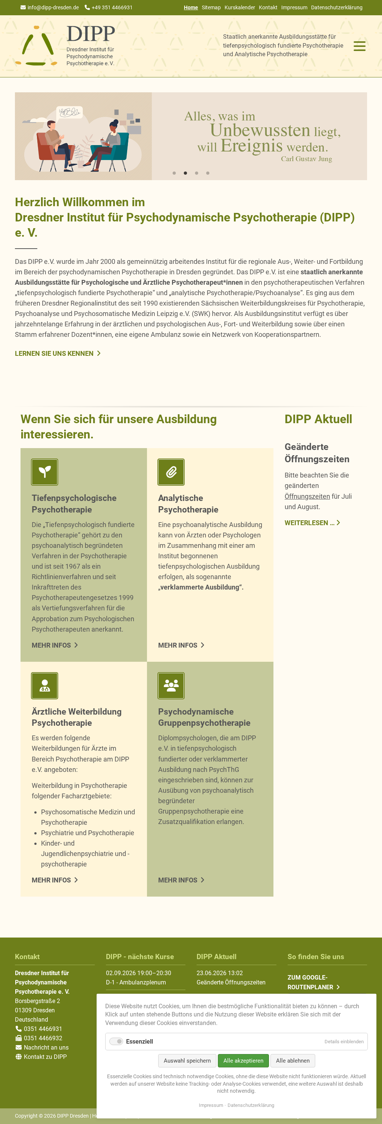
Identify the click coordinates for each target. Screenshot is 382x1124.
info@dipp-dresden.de (53, 7)
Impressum (294, 7)
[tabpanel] (191, 136)
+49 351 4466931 (112, 7)
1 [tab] (174, 173)
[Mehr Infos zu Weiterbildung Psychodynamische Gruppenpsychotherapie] (210, 687)
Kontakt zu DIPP (44, 1056)
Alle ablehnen (293, 1060)
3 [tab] (196, 173)
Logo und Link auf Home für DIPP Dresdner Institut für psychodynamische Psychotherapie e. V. (65, 46)
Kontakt (268, 7)
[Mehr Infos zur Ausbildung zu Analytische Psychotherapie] (210, 473)
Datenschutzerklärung (337, 7)
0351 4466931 (42, 1028)
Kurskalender (240, 7)
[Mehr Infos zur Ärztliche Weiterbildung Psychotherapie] (84, 687)
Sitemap (211, 7)
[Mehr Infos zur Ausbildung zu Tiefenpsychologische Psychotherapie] (84, 473)
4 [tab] (208, 173)
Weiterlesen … (310, 522)
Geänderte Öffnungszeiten (231, 982)
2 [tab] (185, 173)
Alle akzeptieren (243, 1060)
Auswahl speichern (187, 1060)
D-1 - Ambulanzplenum (136, 982)
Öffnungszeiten (307, 496)
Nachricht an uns (46, 1047)
